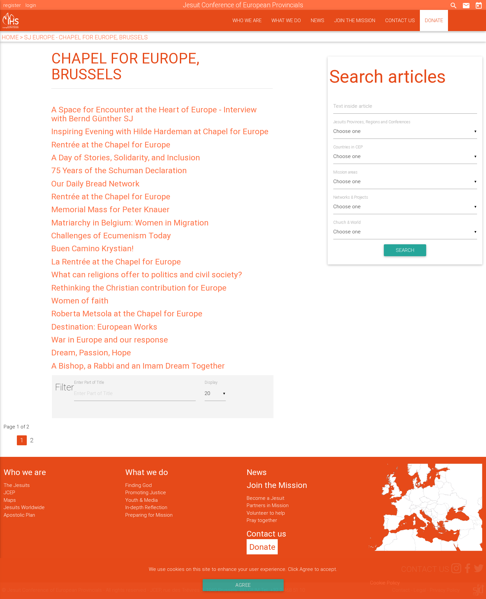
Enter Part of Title (89, 382)
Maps (10, 500)
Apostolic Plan (19, 515)
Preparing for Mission (149, 515)
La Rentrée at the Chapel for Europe (116, 262)
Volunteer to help (266, 513)
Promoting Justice (145, 492)
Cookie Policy (385, 582)
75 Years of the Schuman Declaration (119, 170)
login (30, 5)
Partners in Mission (268, 505)
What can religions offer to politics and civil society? (146, 274)
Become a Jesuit (265, 498)
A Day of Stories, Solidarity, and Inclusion (125, 157)
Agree (243, 585)
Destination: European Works (104, 327)
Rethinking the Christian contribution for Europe (138, 288)
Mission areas (345, 172)
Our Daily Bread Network (95, 184)
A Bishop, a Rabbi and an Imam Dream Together (138, 366)
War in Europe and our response (109, 340)
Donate (434, 20)
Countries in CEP (348, 146)
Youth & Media (141, 500)
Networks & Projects (350, 197)
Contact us (400, 20)
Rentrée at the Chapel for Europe (110, 145)
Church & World (347, 222)
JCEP (9, 492)
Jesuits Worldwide (24, 507)
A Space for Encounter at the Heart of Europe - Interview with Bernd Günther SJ (154, 114)
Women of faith (79, 301)
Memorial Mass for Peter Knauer (110, 209)
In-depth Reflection (146, 507)
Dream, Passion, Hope (91, 352)
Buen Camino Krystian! (92, 248)
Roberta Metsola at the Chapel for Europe (126, 313)
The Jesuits (17, 485)
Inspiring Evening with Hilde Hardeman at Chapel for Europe (159, 131)
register (12, 5)
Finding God (138, 485)
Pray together (262, 520)
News (317, 20)
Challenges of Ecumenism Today (111, 235)
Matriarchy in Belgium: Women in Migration (130, 223)
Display (211, 382)
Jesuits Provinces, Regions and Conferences (371, 121)
